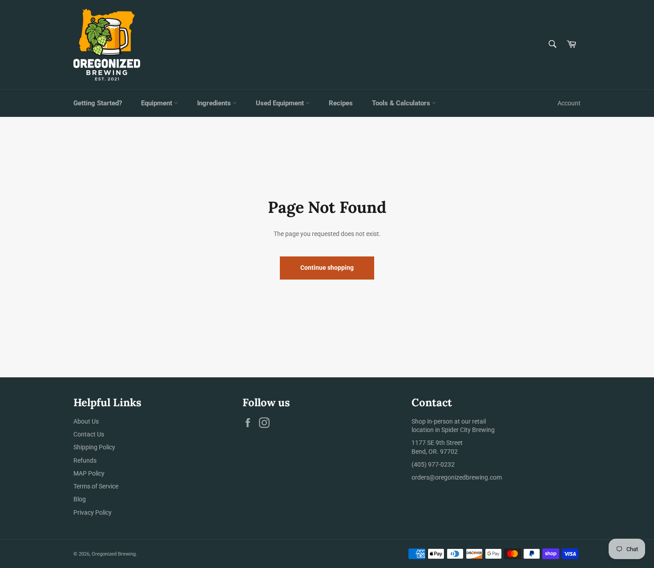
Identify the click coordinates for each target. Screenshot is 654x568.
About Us (86, 421)
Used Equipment (281, 103)
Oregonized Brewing (114, 554)
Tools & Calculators (402, 103)
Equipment (157, 103)
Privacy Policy (92, 512)
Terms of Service (95, 486)
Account (569, 103)
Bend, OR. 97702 (435, 451)
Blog (79, 499)
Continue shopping (327, 267)
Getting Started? (97, 103)
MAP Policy (89, 473)
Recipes (341, 103)
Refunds (85, 460)
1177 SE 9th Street (437, 442)
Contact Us (88, 434)
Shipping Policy (94, 447)
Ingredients (215, 103)
